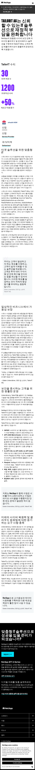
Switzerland (6, 145)
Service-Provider (8, 136)
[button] (33, 2)
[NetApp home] (7, 2)
